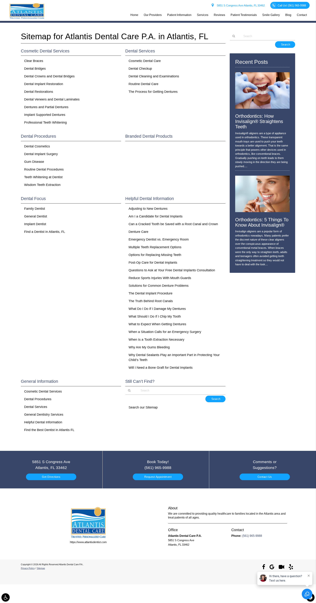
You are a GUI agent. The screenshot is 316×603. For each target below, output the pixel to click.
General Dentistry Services (43, 414)
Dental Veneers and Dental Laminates (52, 99)
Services (202, 15)
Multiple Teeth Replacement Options (155, 247)
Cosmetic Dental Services (43, 391)
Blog (288, 15)
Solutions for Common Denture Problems (159, 285)
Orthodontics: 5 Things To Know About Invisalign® (261, 222)
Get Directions (51, 476)
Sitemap (41, 568)
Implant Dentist (35, 224)
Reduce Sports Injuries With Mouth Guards (160, 278)
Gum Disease (34, 162)
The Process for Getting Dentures (153, 92)
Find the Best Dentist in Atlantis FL (49, 430)
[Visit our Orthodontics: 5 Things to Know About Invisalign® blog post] (262, 213)
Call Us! (292, 5)
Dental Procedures (37, 399)
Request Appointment (158, 476)
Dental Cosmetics (37, 146)
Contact (302, 15)
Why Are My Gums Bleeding (149, 347)
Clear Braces (33, 61)
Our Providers (153, 15)
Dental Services (35, 407)
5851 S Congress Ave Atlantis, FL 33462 (240, 5)
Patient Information (179, 15)
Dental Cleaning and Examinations (154, 76)
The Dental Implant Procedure (150, 293)
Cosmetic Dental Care (145, 61)
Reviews (219, 15)
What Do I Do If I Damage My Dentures (157, 309)
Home (134, 15)
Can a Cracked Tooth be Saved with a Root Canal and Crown (173, 224)
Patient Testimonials (244, 15)
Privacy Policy (28, 568)
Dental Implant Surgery (41, 154)
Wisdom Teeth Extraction (42, 185)
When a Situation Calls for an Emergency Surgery (165, 332)
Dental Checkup (140, 68)
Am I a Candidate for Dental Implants (156, 216)
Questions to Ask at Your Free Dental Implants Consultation (172, 270)
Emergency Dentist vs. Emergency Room (159, 239)
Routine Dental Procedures (44, 169)
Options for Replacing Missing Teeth (155, 255)
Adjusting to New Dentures (148, 208)
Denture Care (138, 232)
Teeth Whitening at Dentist (43, 177)
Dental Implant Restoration (43, 84)
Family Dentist (34, 208)
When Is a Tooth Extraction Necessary (156, 339)
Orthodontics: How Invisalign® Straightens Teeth (259, 121)
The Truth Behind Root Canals (151, 301)
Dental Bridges (35, 68)
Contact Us (264, 476)
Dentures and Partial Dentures (46, 107)
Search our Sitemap (143, 407)
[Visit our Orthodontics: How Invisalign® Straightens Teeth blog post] (262, 109)
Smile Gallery (271, 15)
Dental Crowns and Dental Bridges (49, 76)
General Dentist (35, 216)
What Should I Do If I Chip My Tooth (155, 316)
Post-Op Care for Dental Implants (153, 262)
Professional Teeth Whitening (45, 122)
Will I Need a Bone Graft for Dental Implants (161, 367)
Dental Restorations (38, 92)
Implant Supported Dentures (44, 115)
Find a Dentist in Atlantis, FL (44, 232)
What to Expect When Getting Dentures (157, 324)
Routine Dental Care (143, 84)
